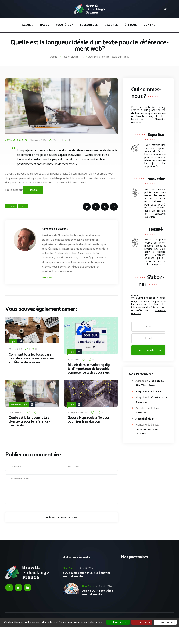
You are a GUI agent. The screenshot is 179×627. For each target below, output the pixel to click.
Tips (25, 140)
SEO (23, 206)
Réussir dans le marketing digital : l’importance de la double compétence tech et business (90, 369)
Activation (12, 140)
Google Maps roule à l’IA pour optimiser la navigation (88, 420)
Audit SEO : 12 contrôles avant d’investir (97, 592)
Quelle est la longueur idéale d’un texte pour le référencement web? (29, 421)
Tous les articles (70, 57)
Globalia (33, 190)
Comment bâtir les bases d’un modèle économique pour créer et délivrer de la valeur (31, 358)
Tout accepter (118, 622)
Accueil (54, 57)
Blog (11, 206)
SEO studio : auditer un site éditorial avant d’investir (86, 574)
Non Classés (69, 568)
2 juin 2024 (73, 359)
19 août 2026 (86, 568)
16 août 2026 (105, 586)
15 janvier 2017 (38, 140)
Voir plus (47, 277)
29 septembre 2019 (78, 412)
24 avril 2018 (15, 349)
